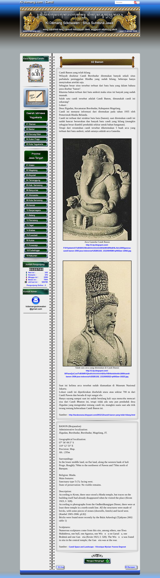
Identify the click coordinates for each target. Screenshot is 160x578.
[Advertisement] (80, 45)
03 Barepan (130, 567)
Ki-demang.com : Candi (37, 2)
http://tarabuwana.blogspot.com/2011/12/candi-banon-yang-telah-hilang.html (102, 415)
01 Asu (61, 567)
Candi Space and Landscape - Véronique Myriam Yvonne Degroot (97, 547)
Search (136, 2)
